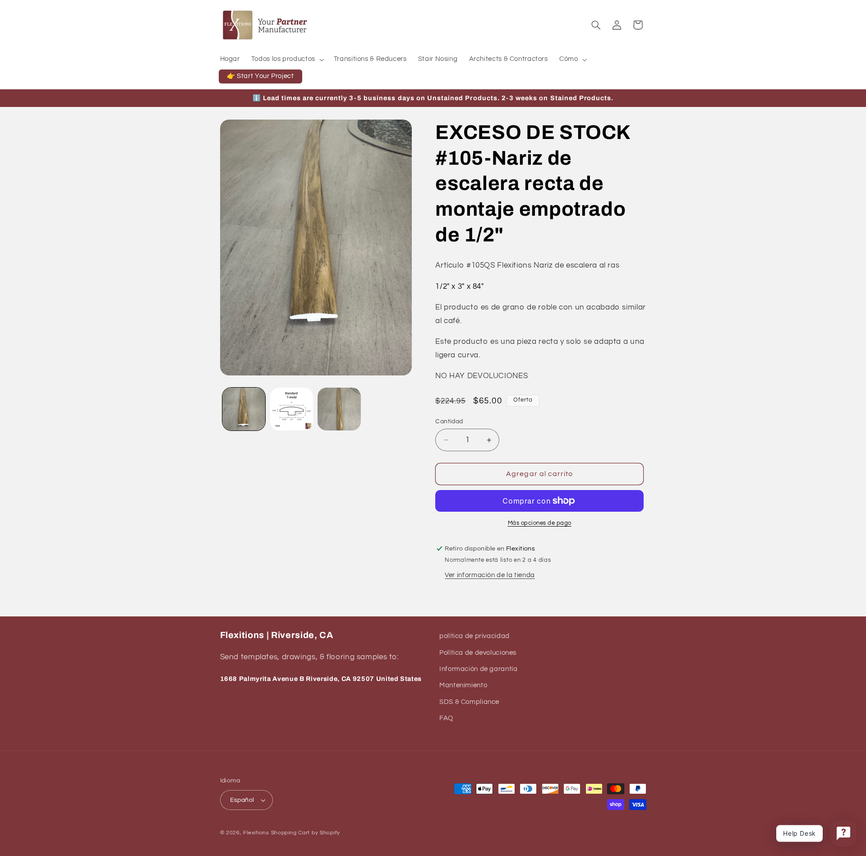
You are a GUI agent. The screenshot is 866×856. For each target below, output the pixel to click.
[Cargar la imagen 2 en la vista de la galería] (291, 409)
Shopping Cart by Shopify (306, 832)
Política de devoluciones (477, 652)
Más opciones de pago (540, 523)
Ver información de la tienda (490, 575)
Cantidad (449, 421)
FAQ (446, 718)
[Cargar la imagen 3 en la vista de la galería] (339, 409)
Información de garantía (478, 669)
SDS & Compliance (469, 702)
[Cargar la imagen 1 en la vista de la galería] (243, 409)
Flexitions (256, 832)
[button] (286, 59)
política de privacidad (474, 636)
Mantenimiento (463, 685)
